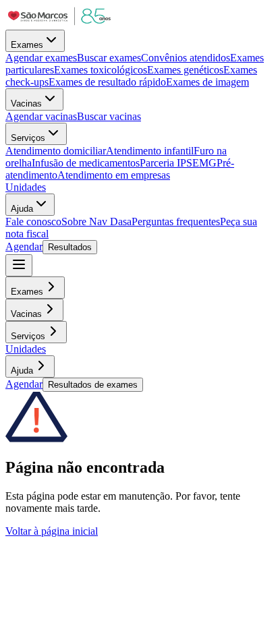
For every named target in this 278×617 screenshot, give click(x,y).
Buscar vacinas (109, 116)
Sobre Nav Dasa (96, 221)
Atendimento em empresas (113, 175)
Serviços (28, 138)
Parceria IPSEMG (178, 163)
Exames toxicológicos (100, 70)
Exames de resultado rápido (107, 82)
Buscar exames (109, 57)
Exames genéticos (185, 70)
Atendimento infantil (150, 150)
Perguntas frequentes (176, 221)
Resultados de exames (93, 385)
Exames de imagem (207, 82)
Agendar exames (41, 57)
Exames (27, 45)
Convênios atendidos (185, 57)
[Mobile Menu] (18, 265)
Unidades (25, 187)
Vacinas (26, 103)
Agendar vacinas (41, 116)
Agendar (24, 246)
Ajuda (22, 209)
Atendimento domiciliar (55, 150)
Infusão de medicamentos (86, 163)
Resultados (70, 247)
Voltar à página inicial (51, 531)
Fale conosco (33, 221)
